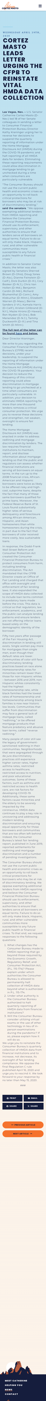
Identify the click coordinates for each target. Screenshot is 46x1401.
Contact (11, 1394)
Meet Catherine (16, 1380)
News (8, 1389)
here (19, 333)
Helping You (14, 1385)
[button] (40, 6)
